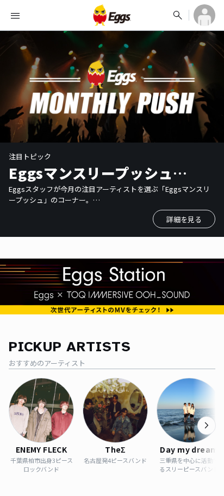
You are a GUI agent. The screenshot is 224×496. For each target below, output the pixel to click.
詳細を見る (184, 219)
